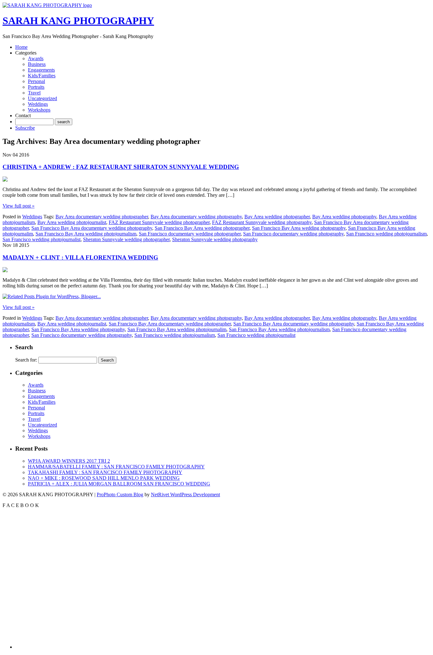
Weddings (38, 104)
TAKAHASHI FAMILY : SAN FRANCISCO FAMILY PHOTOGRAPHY (105, 472)
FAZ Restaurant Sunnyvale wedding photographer (159, 222)
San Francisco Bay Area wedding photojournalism (86, 233)
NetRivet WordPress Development (185, 494)
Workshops (39, 109)
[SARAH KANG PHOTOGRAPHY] (47, 5)
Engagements (41, 70)
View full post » (19, 206)
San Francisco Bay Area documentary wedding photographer (170, 323)
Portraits (36, 87)
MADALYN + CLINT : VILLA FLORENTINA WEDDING (80, 257)
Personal (36, 81)
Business (37, 64)
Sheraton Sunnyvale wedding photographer (126, 239)
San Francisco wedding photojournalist (42, 239)
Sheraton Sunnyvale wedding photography (215, 239)
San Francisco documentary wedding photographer (190, 233)
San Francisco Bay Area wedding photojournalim (176, 329)
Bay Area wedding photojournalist (71, 222)
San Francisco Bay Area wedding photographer (202, 228)
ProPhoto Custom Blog (120, 494)
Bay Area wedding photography (344, 216)
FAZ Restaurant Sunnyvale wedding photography (262, 222)
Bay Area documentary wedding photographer (101, 216)
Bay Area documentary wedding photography (196, 216)
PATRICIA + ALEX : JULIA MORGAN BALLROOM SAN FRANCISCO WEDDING (119, 483)
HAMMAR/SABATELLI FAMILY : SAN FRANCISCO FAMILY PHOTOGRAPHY (116, 466)
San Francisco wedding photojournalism (386, 233)
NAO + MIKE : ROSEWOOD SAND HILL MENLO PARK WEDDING (104, 478)
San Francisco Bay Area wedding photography (299, 228)
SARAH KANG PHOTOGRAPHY (78, 20)
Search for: (26, 360)
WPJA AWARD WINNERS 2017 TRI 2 (69, 461)
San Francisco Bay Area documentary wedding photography (91, 228)
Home (21, 47)
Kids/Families (41, 75)
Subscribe (25, 128)
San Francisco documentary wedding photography (293, 233)
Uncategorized (42, 98)
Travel (34, 92)
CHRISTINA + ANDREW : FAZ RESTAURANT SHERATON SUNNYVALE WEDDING (121, 167)
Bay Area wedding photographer (277, 216)
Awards (35, 58)
